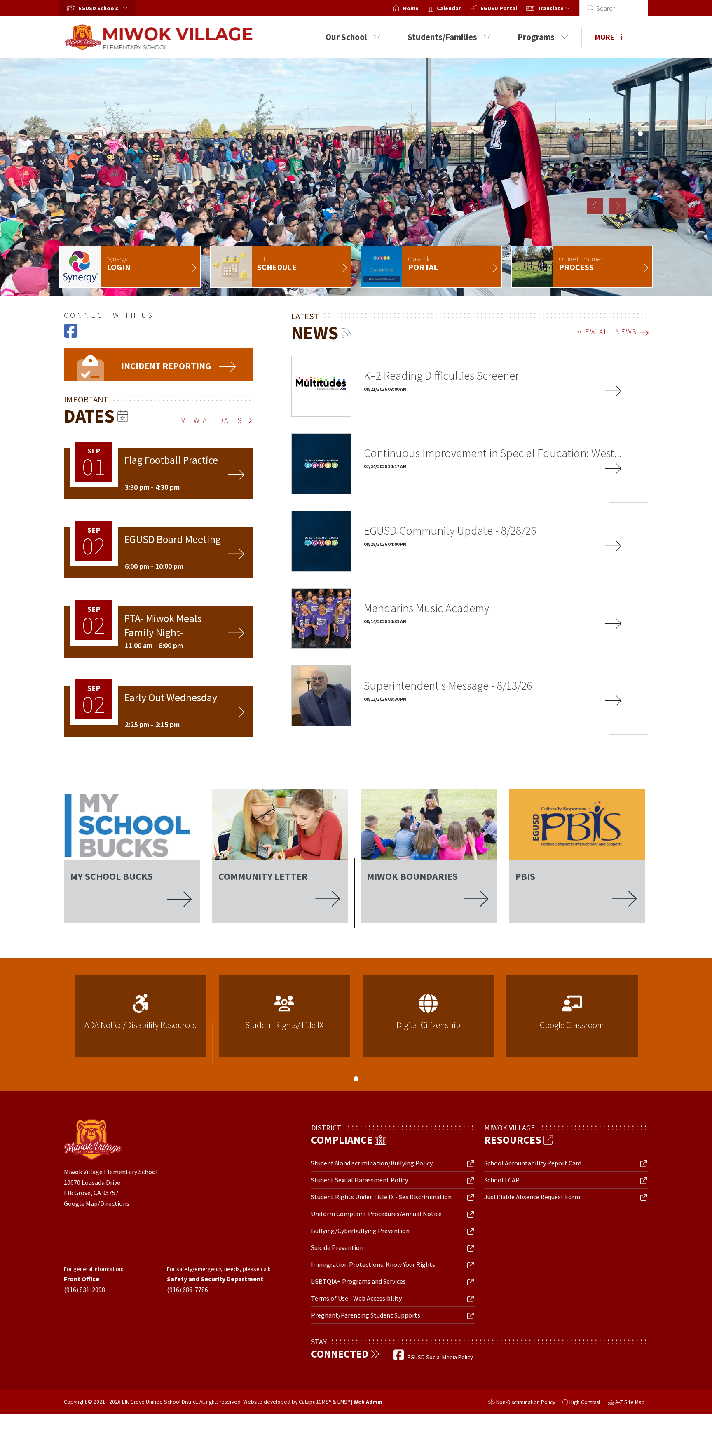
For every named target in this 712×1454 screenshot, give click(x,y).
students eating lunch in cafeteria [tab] (640, 211)
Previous (595, 206)
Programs (536, 36)
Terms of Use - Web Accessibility (356, 1298)
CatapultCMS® (315, 1401)
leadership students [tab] (640, 167)
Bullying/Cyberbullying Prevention (360, 1230)
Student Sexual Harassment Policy (359, 1180)
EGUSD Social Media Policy (440, 1357)
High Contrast (584, 1402)
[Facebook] (70, 334)
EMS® (343, 1401)
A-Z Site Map (626, 1403)
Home (411, 8)
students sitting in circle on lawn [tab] (640, 156)
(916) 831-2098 (84, 1289)
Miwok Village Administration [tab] (640, 111)
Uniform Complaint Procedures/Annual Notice (376, 1214)
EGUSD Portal (498, 8)
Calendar (449, 8)
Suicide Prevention (337, 1247)
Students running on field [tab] (640, 189)
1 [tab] (356, 1079)
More (604, 37)
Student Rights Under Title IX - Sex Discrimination (381, 1197)
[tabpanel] (356, 177)
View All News (607, 331)
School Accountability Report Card (532, 1163)
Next (617, 206)
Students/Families (442, 36)
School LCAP (502, 1180)
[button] (104, 8)
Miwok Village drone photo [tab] (640, 122)
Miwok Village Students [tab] (640, 133)
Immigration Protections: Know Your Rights (373, 1264)
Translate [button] (551, 8)
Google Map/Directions (96, 1203)
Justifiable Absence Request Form (532, 1197)
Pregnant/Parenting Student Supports (365, 1315)
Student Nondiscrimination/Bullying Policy (372, 1163)
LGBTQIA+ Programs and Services (358, 1281)
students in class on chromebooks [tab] (640, 200)
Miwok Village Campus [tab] (640, 178)
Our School (346, 36)
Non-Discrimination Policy (521, 1403)
